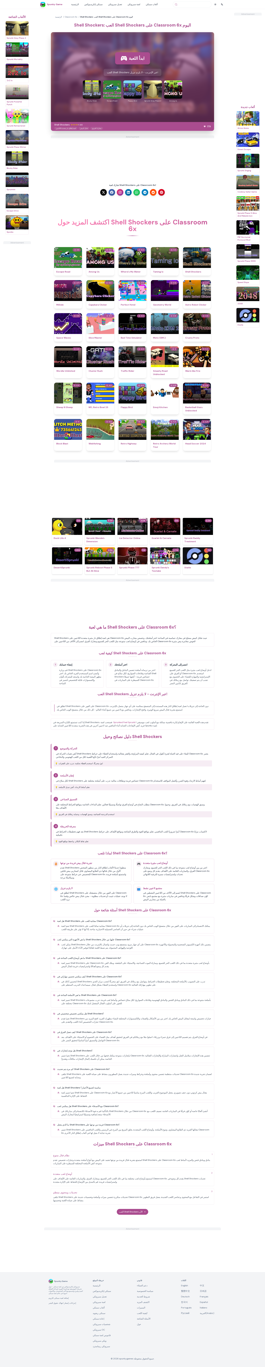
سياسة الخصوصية (145, 1291)
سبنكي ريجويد (99, 1313)
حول (139, 1324)
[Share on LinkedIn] (128, 192)
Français (204, 1296)
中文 (202, 1285)
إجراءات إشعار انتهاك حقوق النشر (62, 1303)
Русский (185, 1313)
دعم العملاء (142, 1285)
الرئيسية (75, 4)
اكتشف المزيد (143, 1302)
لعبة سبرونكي (134, 4)
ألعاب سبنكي (152, 4)
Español (204, 1302)
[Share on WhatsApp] (136, 192)
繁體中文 (185, 1291)
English (184, 1285)
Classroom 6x (71, 17)
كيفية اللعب (142, 1313)
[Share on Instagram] (120, 192)
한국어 (184, 1302)
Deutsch (185, 1296)
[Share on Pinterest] (161, 192)
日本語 (203, 1291)
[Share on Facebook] (111, 192)
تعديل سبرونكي (115, 4)
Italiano (203, 1307)
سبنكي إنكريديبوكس (93, 4)
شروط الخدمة (143, 1296)
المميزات (141, 1307)
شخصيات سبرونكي (101, 1324)
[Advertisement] (17, 285)
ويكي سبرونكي (99, 1340)
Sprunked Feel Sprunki (124, 722)
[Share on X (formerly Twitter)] (103, 192)
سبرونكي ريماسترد (101, 1346)
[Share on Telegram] (145, 192)
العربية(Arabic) (207, 1313)
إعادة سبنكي (98, 1318)
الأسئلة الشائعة (143, 1318)
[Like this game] (205, 126)
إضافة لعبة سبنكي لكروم (59, 1298)
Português (186, 1307)
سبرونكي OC (99, 1329)
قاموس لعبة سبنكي (102, 1335)
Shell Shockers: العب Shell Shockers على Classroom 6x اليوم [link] (106, 17)
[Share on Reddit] (153, 192)
